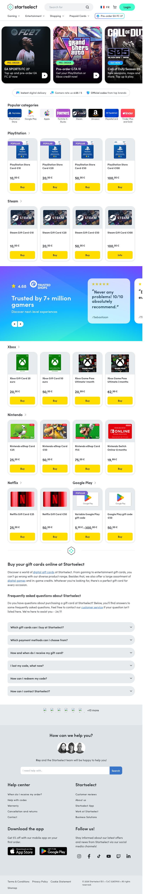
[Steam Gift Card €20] (55, 217)
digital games (16, 580)
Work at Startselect (87, 811)
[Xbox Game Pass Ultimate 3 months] (120, 363)
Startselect (86, 784)
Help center (19, 784)
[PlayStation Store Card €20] (55, 150)
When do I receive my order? (25, 794)
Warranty (13, 805)
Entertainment (33, 16)
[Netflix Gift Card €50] (55, 499)
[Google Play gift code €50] (120, 499)
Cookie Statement (61, 881)
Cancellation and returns (22, 811)
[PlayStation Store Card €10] (22, 150)
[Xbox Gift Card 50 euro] (55, 363)
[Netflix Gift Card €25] (22, 499)
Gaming (12, 16)
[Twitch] (120, 856)
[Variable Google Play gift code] (87, 499)
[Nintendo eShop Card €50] (55, 431)
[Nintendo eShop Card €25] (22, 431)
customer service (92, 607)
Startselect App (85, 805)
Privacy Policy (40, 881)
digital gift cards (43, 572)
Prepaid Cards (77, 16)
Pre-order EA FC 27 (112, 16)
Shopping (55, 16)
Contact (12, 817)
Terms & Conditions (18, 881)
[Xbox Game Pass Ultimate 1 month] (87, 363)
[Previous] (14, 324)
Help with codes (17, 800)
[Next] (21, 324)
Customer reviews (86, 794)
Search (116, 770)
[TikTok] (100, 856)
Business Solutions (86, 817)
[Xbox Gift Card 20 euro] (22, 363)
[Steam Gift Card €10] (22, 217)
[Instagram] (80, 856)
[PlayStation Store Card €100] (120, 150)
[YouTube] (110, 856)
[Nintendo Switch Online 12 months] (120, 431)
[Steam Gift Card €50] (87, 217)
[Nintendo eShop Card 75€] (87, 431)
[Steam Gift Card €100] (120, 217)
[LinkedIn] (130, 856)
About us (81, 800)
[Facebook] (90, 856)
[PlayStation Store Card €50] (87, 150)
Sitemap (12, 888)
